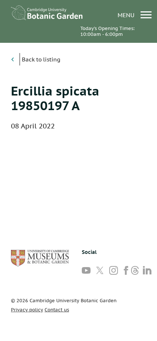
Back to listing (41, 59)
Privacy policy (27, 310)
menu (127, 14)
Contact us (57, 310)
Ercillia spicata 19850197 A (55, 98)
